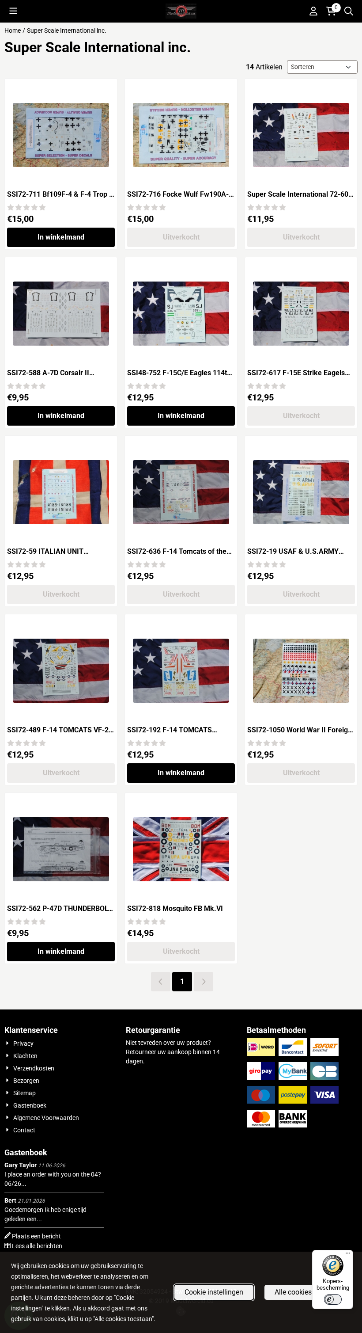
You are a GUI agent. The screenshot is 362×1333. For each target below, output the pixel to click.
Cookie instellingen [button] (214, 1292)
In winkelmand (61, 237)
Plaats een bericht (36, 1236)
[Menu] (348, 1255)
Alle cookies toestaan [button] (308, 1292)
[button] (13, 11)
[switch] (333, 1299)
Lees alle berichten (37, 1245)
